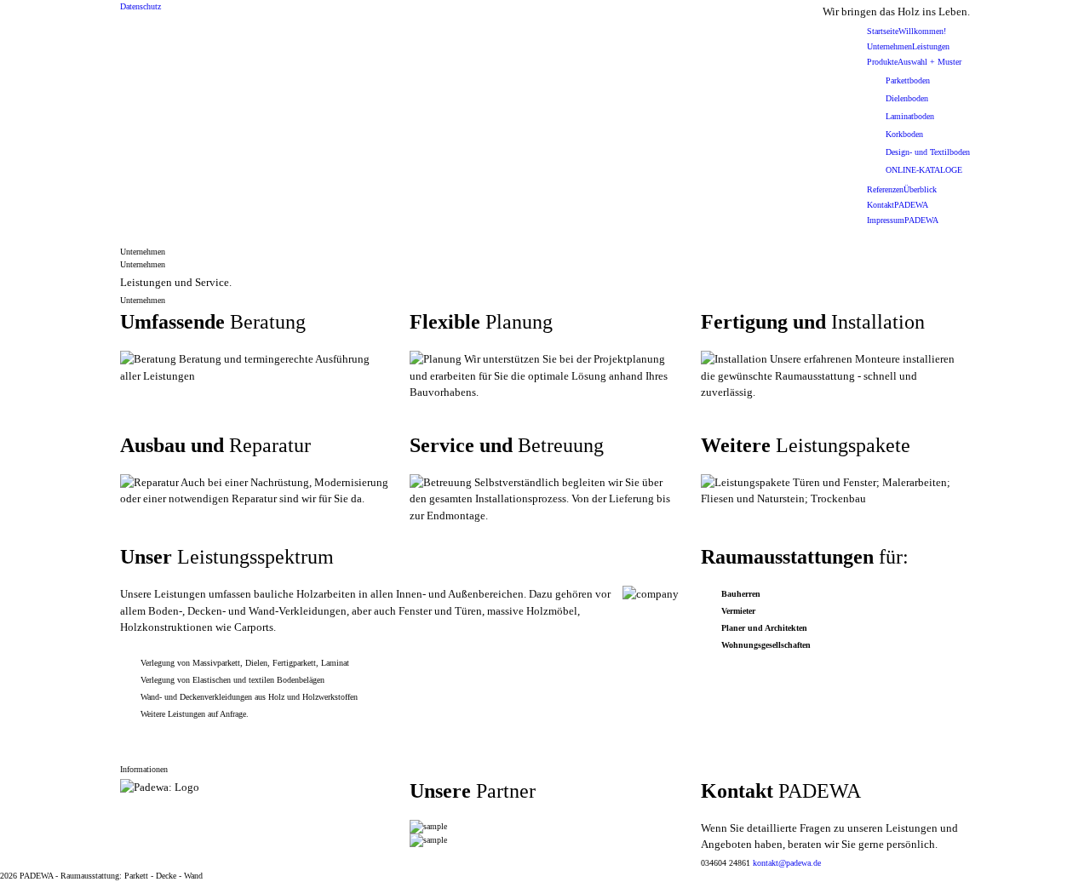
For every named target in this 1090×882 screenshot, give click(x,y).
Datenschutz (140, 6)
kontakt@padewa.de (787, 863)
